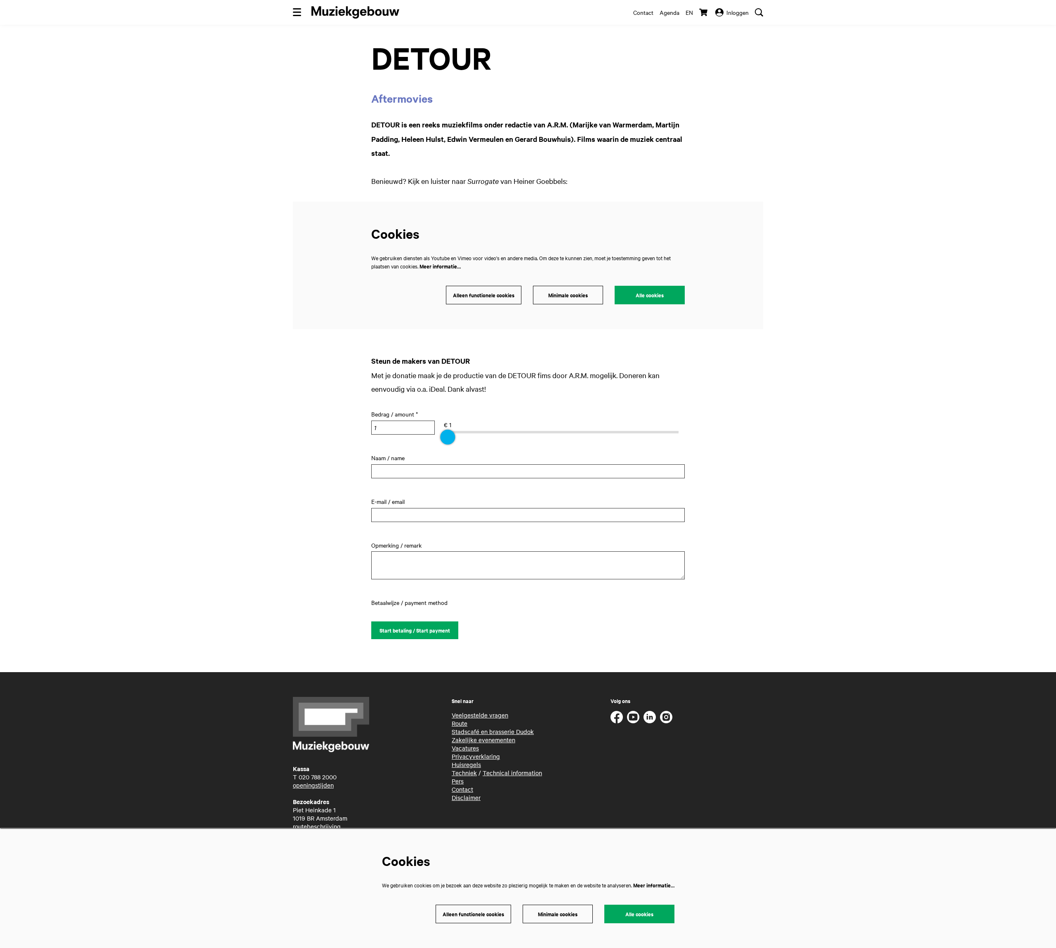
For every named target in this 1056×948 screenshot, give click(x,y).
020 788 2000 (318, 777)
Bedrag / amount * (394, 414)
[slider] (447, 437)
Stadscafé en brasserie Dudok (493, 731)
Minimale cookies (568, 295)
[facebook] (616, 717)
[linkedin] (650, 717)
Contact (643, 12)
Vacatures (465, 748)
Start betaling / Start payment (415, 630)
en (689, 12)
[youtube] (633, 717)
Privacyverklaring (476, 756)
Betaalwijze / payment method (409, 602)
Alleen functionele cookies (483, 295)
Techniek (464, 773)
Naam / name (388, 458)
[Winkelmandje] (704, 12)
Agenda (669, 12)
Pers (458, 781)
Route (459, 723)
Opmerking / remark (396, 545)
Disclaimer (466, 797)
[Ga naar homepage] (355, 12)
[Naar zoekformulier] (759, 12)
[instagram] (666, 717)
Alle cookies (650, 295)
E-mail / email (388, 501)
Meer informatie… (440, 266)
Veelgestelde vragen (480, 715)
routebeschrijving (317, 826)
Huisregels (466, 764)
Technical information (512, 773)
